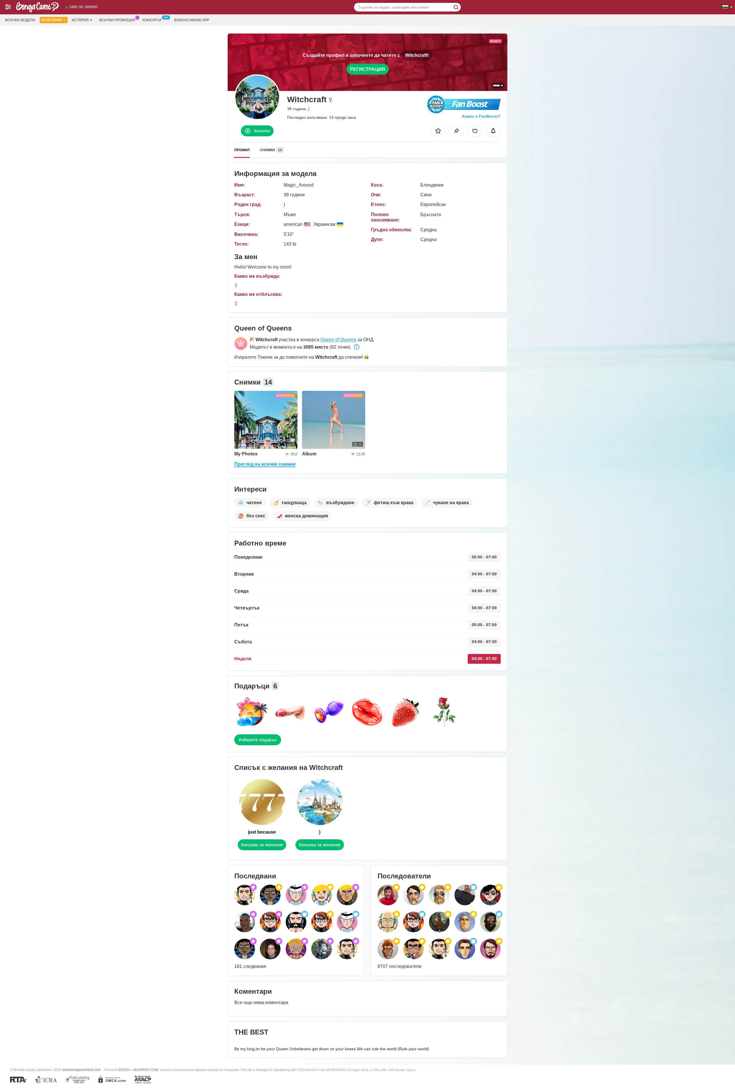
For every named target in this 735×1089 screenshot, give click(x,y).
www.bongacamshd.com (81, 1069)
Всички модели (20, 20)
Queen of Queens (338, 339)
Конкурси (151, 20)
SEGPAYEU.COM (145, 1069)
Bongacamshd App (191, 20)
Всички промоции (117, 20)
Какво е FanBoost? (481, 116)
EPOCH (124, 1069)
